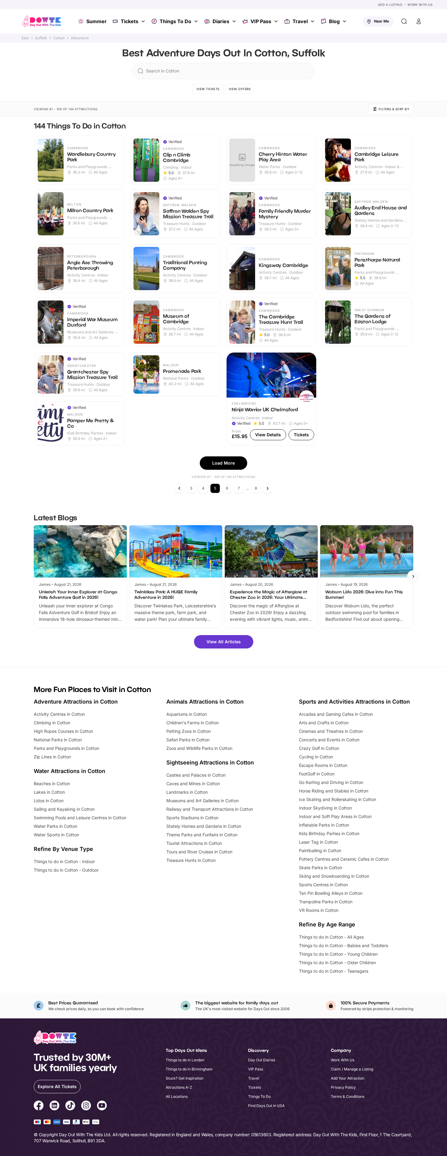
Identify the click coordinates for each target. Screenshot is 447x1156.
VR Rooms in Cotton (318, 910)
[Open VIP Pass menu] (276, 21)
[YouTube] (102, 1106)
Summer (96, 21)
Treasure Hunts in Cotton (191, 860)
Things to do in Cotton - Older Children (337, 962)
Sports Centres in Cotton (323, 884)
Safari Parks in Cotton (188, 739)
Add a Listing (390, 4)
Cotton (59, 38)
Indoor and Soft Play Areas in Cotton (335, 816)
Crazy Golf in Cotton (319, 748)
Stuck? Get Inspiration (184, 1078)
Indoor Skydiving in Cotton (325, 807)
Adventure (80, 38)
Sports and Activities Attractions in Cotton (354, 701)
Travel (300, 21)
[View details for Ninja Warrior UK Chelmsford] (271, 399)
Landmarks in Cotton (187, 792)
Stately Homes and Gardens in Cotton (203, 826)
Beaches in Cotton (52, 783)
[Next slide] (413, 576)
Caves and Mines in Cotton (193, 783)
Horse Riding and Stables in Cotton (333, 790)
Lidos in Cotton (49, 800)
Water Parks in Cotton (55, 826)
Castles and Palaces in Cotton (196, 775)
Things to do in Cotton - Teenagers (333, 971)
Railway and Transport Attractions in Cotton (209, 809)
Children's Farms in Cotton (192, 722)
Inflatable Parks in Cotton (324, 824)
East (25, 38)
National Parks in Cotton (58, 739)
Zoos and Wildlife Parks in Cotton (199, 748)
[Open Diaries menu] (234, 21)
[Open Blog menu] (345, 21)
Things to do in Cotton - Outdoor (66, 870)
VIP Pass (261, 21)
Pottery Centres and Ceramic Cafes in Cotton (344, 859)
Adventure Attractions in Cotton (76, 701)
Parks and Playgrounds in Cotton (66, 748)
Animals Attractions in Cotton (205, 701)
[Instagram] (86, 1106)
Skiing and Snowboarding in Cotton (334, 876)
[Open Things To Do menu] (196, 21)
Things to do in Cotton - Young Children (338, 954)
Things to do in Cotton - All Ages (331, 937)
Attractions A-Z (179, 1087)
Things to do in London (185, 1060)
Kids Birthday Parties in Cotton (329, 833)
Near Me (381, 21)
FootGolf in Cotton (316, 773)
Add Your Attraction (347, 1078)
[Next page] (267, 488)
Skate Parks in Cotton (320, 867)
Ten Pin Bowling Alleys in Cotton (330, 893)
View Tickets (208, 89)
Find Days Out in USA (266, 1105)
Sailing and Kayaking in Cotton (64, 809)
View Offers (240, 89)
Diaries (221, 21)
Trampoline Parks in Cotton (325, 901)
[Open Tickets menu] (144, 21)
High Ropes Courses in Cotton (63, 731)
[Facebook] (38, 1106)
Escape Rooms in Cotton (323, 765)
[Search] (404, 21)
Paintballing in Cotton (320, 850)
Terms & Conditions (347, 1096)
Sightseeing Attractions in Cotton (210, 762)
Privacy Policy (343, 1087)
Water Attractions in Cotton (69, 771)
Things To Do (175, 21)
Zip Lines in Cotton (52, 756)
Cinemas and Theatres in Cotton (331, 731)
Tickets (129, 21)
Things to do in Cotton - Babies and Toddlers (343, 945)
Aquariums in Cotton (186, 714)
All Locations (177, 1096)
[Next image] (309, 375)
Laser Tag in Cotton (318, 842)
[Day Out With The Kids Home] (42, 21)
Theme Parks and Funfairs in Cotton (201, 834)
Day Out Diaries (261, 1060)
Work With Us (419, 4)
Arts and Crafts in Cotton (323, 722)
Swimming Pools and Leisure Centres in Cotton (80, 817)
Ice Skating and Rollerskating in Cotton (337, 799)
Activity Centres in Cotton (59, 714)
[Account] (418, 21)
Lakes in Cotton (49, 792)
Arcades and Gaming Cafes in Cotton (336, 714)
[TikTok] (70, 1106)
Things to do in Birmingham (189, 1069)
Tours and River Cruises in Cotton (199, 851)
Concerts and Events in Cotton (329, 739)
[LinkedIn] (54, 1106)
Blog (334, 21)
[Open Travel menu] (313, 21)
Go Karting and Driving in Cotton (331, 782)
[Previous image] (234, 375)
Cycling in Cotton (316, 756)
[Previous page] (179, 488)
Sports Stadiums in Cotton (192, 817)
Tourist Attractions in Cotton (194, 843)
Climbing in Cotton (52, 722)
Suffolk (41, 38)
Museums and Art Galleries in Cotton (202, 800)
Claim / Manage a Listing (352, 1069)
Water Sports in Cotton (56, 834)
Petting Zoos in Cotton (188, 731)
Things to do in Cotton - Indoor (64, 861)
